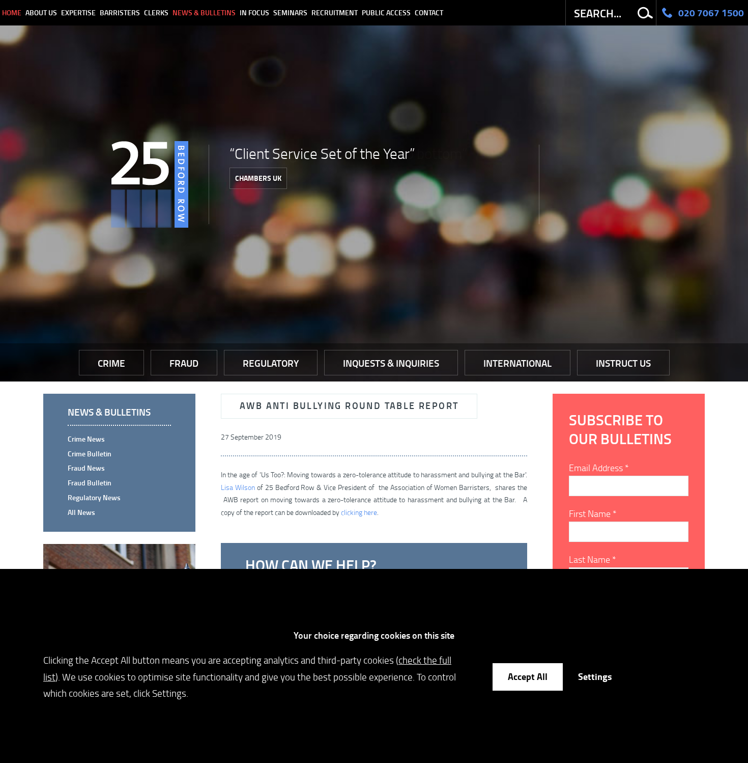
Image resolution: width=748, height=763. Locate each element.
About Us (41, 12)
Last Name (592, 559)
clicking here (359, 512)
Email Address (599, 467)
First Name (593, 513)
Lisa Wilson (239, 487)
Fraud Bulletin (89, 482)
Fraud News (86, 467)
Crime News (86, 438)
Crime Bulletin (89, 453)
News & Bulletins (204, 12)
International (517, 363)
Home (11, 12)
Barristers (120, 12)
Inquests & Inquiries (391, 363)
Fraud (183, 363)
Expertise (78, 12)
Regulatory (271, 363)
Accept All (528, 676)
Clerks (156, 12)
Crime (111, 363)
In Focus (254, 12)
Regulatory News (94, 497)
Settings (595, 676)
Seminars (290, 12)
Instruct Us (623, 363)
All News (81, 512)
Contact (429, 12)
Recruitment (334, 12)
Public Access (386, 12)
